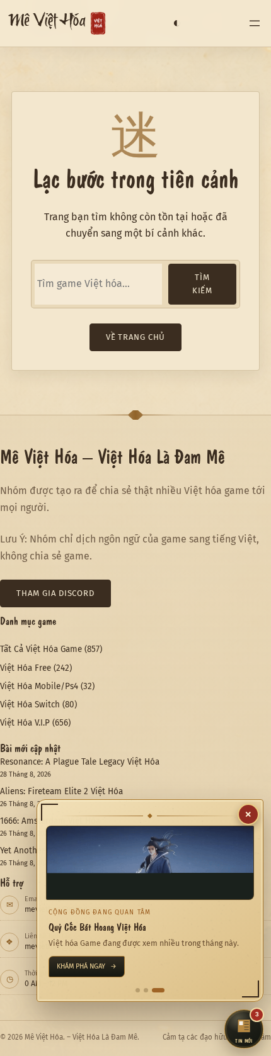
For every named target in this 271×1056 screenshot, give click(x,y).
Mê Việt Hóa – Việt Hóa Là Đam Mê (112, 455)
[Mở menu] (254, 23)
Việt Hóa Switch (30, 704)
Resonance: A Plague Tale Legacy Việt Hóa (79, 761)
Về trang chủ (135, 337)
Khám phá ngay (87, 966)
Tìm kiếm (202, 284)
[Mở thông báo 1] (138, 990)
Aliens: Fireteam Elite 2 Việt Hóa (61, 791)
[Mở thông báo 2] (146, 990)
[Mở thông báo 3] (158, 990)
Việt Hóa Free (25, 668)
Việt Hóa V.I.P (25, 722)
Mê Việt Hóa (47, 24)
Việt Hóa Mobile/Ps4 (39, 686)
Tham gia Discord (55, 593)
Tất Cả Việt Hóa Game (41, 649)
